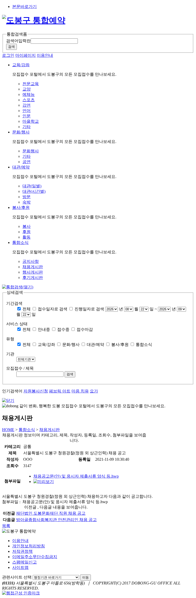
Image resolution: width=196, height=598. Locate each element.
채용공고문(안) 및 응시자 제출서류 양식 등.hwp (76, 476)
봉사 (26, 226)
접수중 (63, 329)
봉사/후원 (120, 344)
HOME (8, 429)
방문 (26, 197)
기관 (10, 354)
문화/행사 (71, 344)
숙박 (26, 202)
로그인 (8, 55)
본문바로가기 (24, 6)
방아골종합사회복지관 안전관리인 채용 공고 (56, 519)
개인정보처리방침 (28, 546)
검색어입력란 (18, 41)
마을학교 (30, 121)
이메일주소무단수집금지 (34, 557)
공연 (26, 162)
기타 (26, 127)
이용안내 (45, 55)
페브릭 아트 (59, 391)
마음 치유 (80, 391)
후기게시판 (32, 277)
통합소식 (144, 344)
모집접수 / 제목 (20, 368)
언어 (26, 110)
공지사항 (30, 261)
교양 (26, 89)
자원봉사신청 (35, 391)
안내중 (44, 329)
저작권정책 (22, 551)
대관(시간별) (33, 191)
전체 (26, 309)
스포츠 (28, 100)
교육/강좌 (46, 344)
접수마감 (85, 329)
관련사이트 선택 (17, 577)
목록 (6, 526)
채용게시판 (32, 267)
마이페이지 (25, 55)
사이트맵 (20, 567)
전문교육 (30, 84)
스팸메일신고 (24, 562)
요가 (94, 391)
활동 (26, 237)
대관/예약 (95, 344)
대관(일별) (31, 186)
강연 (26, 105)
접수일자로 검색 (52, 309)
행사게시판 (32, 272)
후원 (26, 232)
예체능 (28, 94)
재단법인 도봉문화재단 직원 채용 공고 (50, 513)
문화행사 (30, 151)
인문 (26, 116)
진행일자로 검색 (89, 309)
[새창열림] (43, 481)
